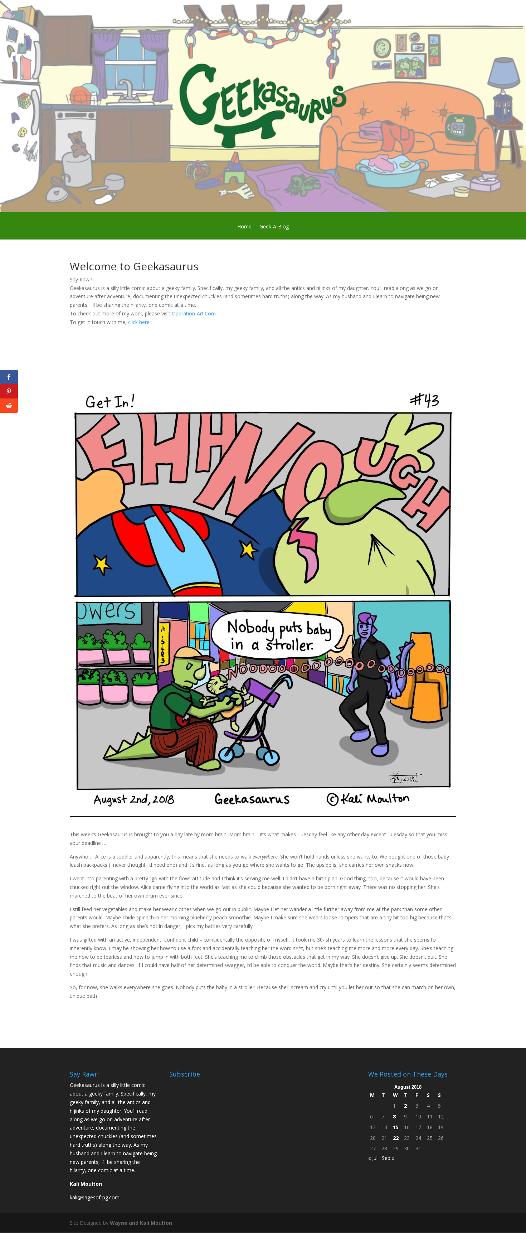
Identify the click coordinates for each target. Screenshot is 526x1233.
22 (396, 1138)
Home (244, 227)
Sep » (388, 1158)
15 (396, 1127)
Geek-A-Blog (274, 227)
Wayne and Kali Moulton (141, 1222)
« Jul (373, 1158)
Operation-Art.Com (194, 313)
